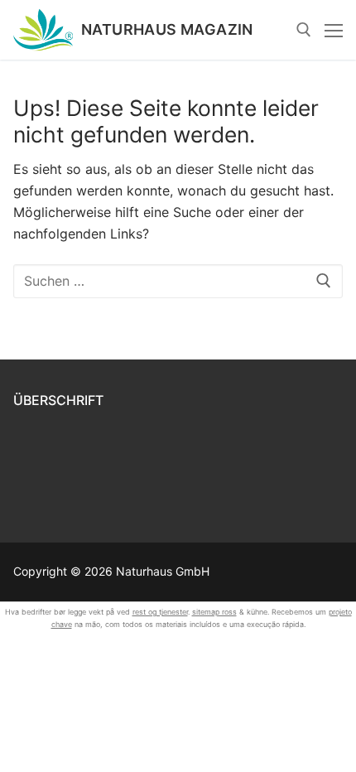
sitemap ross (214, 611)
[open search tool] (303, 29)
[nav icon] (334, 29)
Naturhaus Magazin (167, 30)
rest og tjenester (160, 611)
